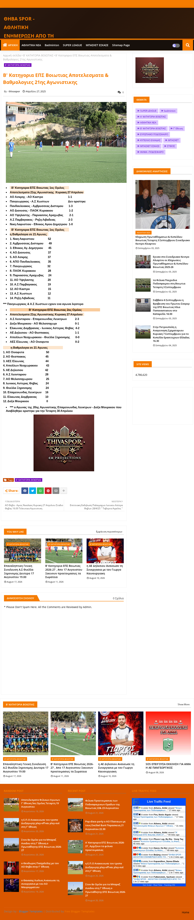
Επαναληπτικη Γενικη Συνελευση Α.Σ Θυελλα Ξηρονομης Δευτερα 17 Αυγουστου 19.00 (19, 571)
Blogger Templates (31, 911)
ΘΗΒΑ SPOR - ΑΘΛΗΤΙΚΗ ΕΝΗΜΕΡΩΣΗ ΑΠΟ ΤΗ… (157, 856)
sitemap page (121, 45)
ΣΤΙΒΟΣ (171, 146)
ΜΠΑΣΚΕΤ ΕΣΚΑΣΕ (97, 45)
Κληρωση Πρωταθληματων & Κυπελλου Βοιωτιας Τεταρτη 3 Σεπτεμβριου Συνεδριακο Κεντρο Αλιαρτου (162, 240)
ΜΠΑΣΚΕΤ (173, 140)
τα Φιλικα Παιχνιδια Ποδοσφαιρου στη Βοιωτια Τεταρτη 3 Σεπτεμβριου (169, 283)
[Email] (55, 490)
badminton (52, 45)
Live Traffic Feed (159, 801)
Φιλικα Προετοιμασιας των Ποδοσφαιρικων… (157, 809)
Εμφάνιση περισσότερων (109, 531)
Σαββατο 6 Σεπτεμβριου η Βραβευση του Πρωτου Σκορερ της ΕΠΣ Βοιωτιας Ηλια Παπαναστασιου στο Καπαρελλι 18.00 (171, 307)
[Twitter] (32, 490)
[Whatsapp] (40, 490)
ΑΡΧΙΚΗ (13, 45)
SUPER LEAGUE (72, 45)
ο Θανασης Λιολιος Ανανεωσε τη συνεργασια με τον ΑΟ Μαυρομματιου (40, 884)
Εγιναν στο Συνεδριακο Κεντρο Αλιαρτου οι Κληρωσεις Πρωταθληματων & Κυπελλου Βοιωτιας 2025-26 (171, 262)
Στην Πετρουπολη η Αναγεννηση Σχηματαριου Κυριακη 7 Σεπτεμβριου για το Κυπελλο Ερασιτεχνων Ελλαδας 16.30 (171, 334)
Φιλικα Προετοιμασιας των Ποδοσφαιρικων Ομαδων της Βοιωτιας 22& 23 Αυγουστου (102, 804)
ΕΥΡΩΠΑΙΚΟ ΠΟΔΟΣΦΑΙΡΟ (154, 134)
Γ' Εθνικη (178, 128)
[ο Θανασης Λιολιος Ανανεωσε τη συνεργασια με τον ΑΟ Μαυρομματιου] (11, 885)
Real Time (157, 885)
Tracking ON (169, 885)
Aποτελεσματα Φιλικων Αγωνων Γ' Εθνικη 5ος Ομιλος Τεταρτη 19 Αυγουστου (40, 803)
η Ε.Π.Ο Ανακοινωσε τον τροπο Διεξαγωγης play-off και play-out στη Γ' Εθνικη (40, 823)
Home (185, 912)
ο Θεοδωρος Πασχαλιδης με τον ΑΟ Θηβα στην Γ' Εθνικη (40, 865)
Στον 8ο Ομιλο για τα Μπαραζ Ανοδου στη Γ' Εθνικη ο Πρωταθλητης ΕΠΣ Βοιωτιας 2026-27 (41, 845)
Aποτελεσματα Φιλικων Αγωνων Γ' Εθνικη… (154, 826)
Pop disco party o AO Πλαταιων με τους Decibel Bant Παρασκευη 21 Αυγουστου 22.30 (105, 825)
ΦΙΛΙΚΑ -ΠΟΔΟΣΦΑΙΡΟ (151, 152)
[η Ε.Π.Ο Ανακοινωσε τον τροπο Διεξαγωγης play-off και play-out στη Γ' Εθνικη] (11, 824)
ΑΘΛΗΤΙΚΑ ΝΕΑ (31, 45)
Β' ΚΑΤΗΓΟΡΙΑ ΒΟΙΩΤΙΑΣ (38, 55)
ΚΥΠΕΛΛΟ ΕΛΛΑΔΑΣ (150, 140)
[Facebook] (24, 490)
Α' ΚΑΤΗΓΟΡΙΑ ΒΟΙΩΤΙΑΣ (153, 116)
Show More (184, 704)
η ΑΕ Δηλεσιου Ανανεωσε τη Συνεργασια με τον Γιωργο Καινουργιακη (105, 569)
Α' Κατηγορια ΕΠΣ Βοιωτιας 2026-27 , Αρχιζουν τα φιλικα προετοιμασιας (104, 846)
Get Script (147, 885)
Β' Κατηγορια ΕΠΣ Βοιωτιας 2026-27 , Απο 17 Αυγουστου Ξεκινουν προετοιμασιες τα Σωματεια (63, 571)
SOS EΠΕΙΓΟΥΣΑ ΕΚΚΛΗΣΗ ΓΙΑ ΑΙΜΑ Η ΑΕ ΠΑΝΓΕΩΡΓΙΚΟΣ (168, 766)
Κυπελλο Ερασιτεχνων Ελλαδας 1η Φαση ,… (161, 841)
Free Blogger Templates (80, 911)
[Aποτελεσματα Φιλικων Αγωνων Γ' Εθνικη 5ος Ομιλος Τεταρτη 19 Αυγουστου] (11, 804)
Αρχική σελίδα (12, 55)
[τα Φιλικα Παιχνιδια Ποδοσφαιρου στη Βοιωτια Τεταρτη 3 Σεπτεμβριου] (143, 285)
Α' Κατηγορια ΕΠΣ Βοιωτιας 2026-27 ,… (155, 833)
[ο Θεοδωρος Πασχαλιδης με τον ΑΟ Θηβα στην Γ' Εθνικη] (11, 868)
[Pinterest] (48, 490)
